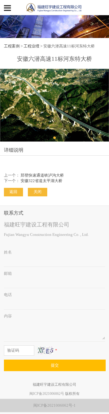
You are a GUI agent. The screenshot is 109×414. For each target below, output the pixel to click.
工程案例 (12, 46)
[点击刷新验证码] (45, 350)
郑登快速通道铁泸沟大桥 (42, 175)
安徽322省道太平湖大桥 (41, 181)
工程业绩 (31, 46)
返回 (13, 192)
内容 (8, 316)
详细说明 (13, 150)
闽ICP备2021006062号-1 (54, 405)
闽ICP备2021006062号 (46, 394)
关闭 (37, 192)
